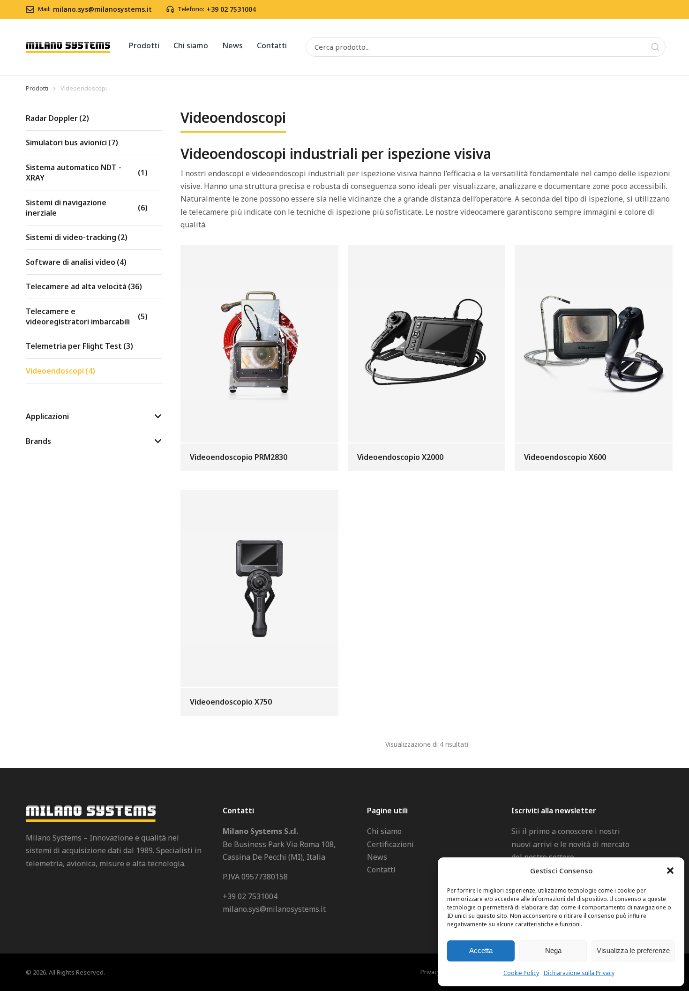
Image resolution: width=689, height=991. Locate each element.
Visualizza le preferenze (633, 950)
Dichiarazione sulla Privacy (579, 973)
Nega (553, 950)
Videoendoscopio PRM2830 (238, 457)
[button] (670, 870)
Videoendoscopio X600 (565, 457)
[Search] (655, 47)
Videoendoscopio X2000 (400, 457)
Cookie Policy (521, 973)
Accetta (481, 950)
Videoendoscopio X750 (231, 702)
